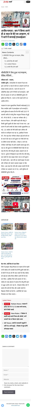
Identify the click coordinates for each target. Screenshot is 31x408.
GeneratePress (15, 405)
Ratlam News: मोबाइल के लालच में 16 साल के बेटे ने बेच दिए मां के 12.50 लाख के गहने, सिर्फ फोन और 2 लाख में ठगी (21, 235)
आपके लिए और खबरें (12, 61)
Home (2, 6)
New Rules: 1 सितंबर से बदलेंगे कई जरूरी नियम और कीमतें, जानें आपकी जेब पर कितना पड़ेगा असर (15, 316)
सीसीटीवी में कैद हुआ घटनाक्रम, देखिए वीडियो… (13, 56)
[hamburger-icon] (25, 2)
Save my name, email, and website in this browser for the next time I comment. (16, 385)
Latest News (11, 64)
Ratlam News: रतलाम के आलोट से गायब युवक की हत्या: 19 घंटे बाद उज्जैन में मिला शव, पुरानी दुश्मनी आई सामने (6, 255)
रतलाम (6, 6)
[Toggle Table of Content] (26, 52)
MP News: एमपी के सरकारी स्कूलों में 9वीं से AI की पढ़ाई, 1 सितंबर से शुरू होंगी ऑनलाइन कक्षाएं (16, 326)
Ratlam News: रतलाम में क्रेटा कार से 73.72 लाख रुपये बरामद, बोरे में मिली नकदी (15, 307)
